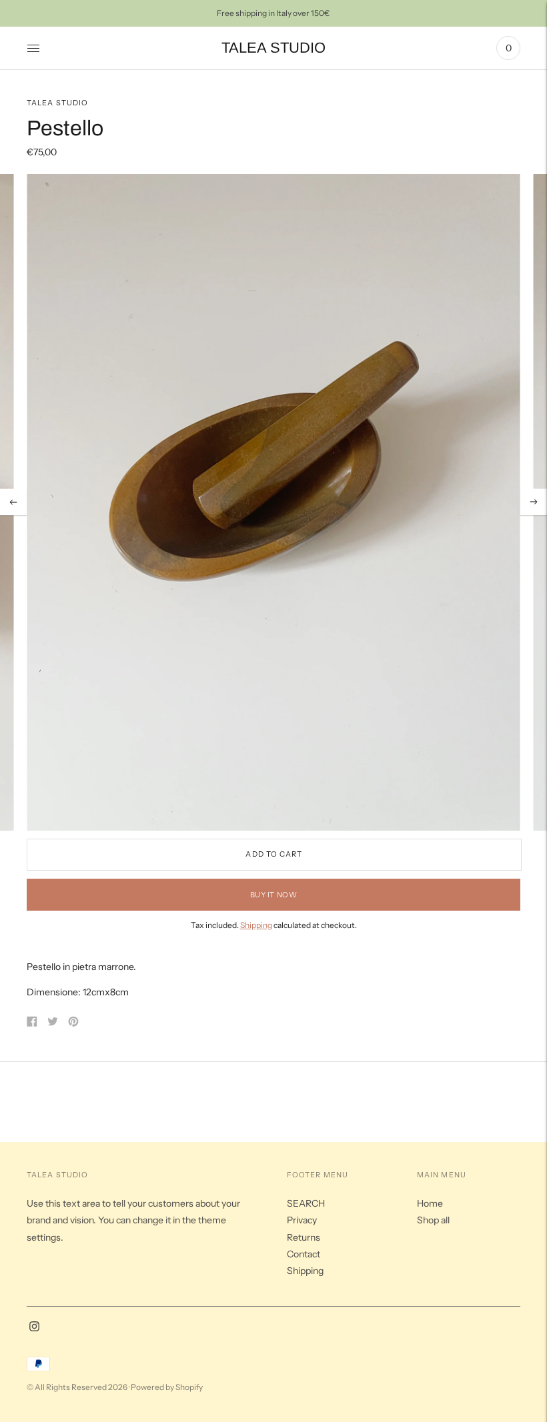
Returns (303, 1237)
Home (430, 1203)
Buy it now (274, 894)
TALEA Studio (57, 102)
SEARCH (306, 1203)
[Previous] (13, 502)
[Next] (533, 502)
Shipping (256, 925)
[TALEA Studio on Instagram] (34, 1328)
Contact (303, 1254)
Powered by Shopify (167, 1387)
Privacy (302, 1220)
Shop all (433, 1220)
